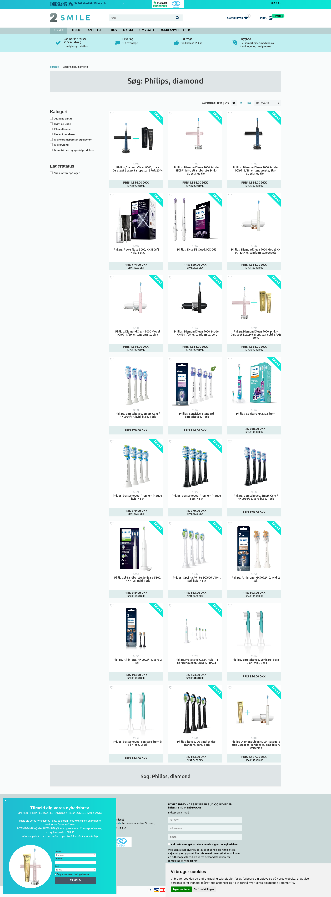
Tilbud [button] (75, 30)
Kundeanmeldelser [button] (175, 30)
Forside (58, 30)
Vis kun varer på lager (67, 173)
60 (241, 103)
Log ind (275, 3)
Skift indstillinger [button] (204, 889)
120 (249, 103)
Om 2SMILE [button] (147, 30)
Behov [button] (112, 30)
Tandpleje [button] (94, 30)
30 (233, 103)
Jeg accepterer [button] (181, 889)
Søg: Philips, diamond (75, 66)
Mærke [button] (128, 30)
